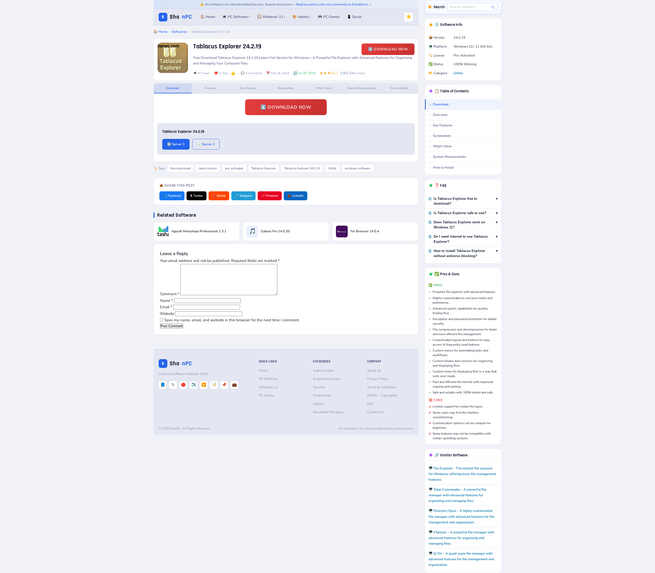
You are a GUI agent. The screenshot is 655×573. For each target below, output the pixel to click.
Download (172, 88)
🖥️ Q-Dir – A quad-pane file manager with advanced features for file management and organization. (461, 559)
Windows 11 (268, 387)
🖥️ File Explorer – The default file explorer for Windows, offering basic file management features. (462, 474)
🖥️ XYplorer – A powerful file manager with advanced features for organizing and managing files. (461, 538)
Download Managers (328, 412)
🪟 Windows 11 (271, 16)
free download (180, 168)
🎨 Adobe (301, 16)
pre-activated (234, 168)
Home (263, 370)
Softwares (179, 31)
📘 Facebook (172, 196)
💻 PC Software (236, 16)
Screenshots (285, 88)
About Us (374, 370)
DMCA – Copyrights (382, 395)
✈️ (193, 384)
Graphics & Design (326, 379)
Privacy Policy (377, 379)
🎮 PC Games (329, 16)
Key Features (248, 88)
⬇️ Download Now (388, 49)
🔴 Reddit (219, 196)
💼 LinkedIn (295, 196)
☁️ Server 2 (206, 144)
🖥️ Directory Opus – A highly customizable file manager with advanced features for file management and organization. (461, 516)
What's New (324, 88)
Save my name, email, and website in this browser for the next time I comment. (232, 320)
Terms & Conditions (381, 387)
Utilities (318, 404)
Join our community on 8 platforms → (346, 4)
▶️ (203, 384)
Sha (177, 17)
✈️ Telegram (243, 196)
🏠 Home (207, 16)
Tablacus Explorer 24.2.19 (302, 168)
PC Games (266, 395)
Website (167, 313)
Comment (169, 293)
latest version (208, 168)
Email (166, 307)
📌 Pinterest (269, 196)
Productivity (322, 395)
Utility (332, 168)
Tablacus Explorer (263, 168)
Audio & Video (323, 370)
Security (319, 387)
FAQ (370, 404)
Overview (210, 88)
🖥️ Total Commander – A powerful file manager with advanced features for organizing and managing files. (457, 495)
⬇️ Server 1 (176, 144)
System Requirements (361, 88)
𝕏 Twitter (196, 196)
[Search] (493, 7)
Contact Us (375, 412)
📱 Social (354, 16)
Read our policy (307, 4)
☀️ (408, 17)
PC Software (268, 379)
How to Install (399, 88)
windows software (357, 168)
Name (166, 300)
